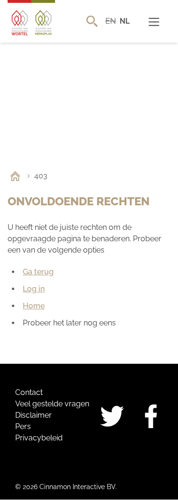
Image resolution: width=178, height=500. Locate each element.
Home (34, 305)
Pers (23, 426)
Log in (34, 288)
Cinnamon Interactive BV (77, 487)
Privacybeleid (39, 437)
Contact (29, 392)
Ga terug (38, 271)
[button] (153, 21)
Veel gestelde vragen (52, 403)
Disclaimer (33, 415)
